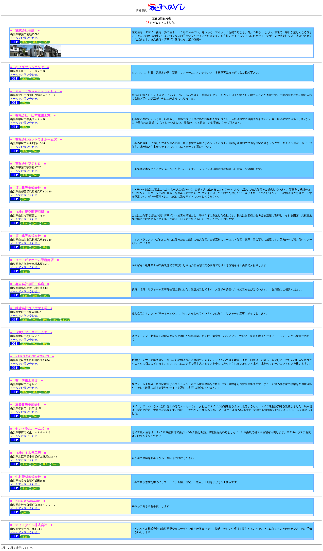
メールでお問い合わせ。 (25, 37)
